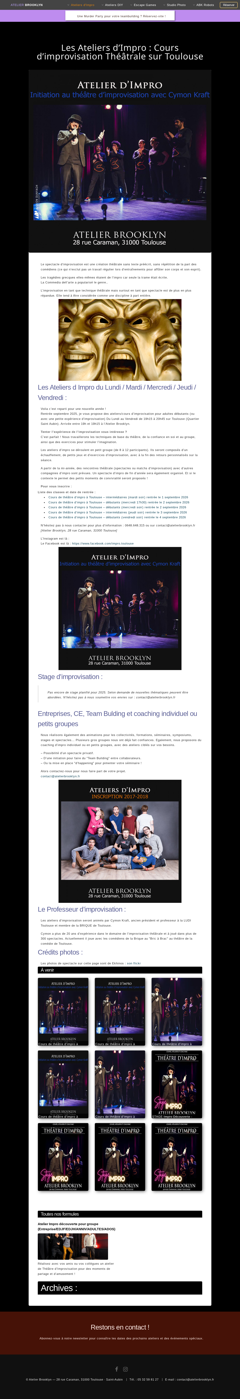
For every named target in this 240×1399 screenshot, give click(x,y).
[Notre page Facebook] (116, 1370)
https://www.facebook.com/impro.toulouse (103, 543)
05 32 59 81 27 (148, 1379)
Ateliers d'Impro (82, 5)
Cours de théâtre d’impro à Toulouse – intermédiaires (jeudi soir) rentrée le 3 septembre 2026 (117, 512)
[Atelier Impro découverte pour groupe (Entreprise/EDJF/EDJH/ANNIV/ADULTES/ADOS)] (73, 1258)
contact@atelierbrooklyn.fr (60, 776)
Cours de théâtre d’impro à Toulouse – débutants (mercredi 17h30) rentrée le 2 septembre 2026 (118, 502)
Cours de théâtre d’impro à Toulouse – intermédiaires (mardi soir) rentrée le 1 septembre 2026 (118, 497)
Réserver (229, 5)
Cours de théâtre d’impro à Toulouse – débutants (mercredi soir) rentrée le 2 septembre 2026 (117, 507)
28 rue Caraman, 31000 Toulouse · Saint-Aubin (89, 1379)
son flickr (134, 963)
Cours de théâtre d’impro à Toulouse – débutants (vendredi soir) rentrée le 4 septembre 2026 (117, 517)
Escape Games (145, 5)
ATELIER (27, 5)
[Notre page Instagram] (125, 1370)
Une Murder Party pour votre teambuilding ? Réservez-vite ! (121, 16)
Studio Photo (176, 5)
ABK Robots (205, 5)
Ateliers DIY (114, 5)
